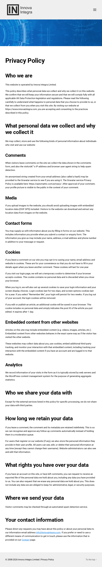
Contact (26, 539)
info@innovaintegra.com (48, 532)
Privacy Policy (47, 559)
